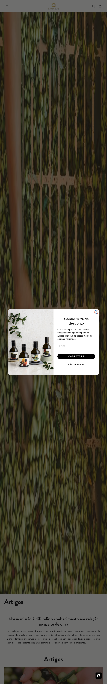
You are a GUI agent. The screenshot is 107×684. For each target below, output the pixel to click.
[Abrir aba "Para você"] (99, 676)
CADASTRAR (76, 356)
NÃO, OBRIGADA (76, 364)
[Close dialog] (96, 311)
